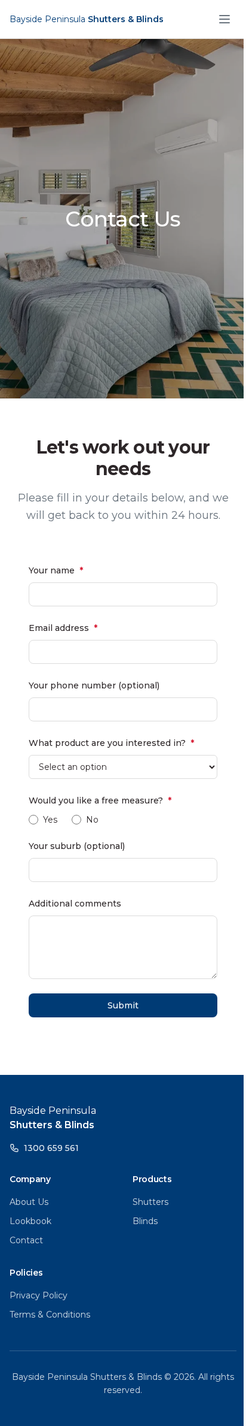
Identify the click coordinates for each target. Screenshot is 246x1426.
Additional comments (75, 903)
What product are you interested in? (111, 743)
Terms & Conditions (50, 1314)
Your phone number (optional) (94, 685)
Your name (56, 570)
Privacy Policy (38, 1295)
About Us (29, 1202)
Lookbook (30, 1221)
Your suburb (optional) (77, 846)
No (92, 819)
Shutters (150, 1202)
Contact (26, 1240)
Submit (123, 1005)
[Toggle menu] (224, 19)
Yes (50, 819)
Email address (63, 628)
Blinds (145, 1221)
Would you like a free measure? (100, 800)
